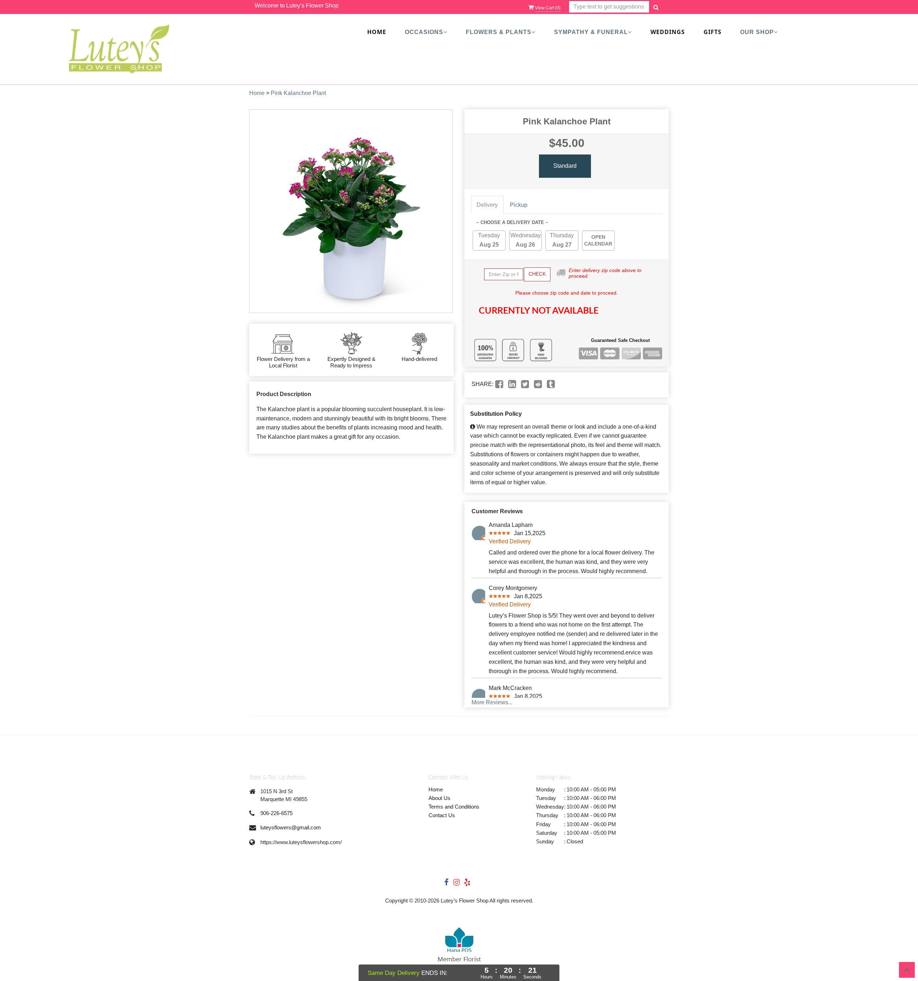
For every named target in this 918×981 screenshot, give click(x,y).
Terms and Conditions (454, 807)
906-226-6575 (276, 813)
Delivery (487, 205)
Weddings (667, 32)
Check (537, 274)
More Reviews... (492, 702)
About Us (439, 798)
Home (376, 32)
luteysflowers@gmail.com (290, 827)
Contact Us (442, 815)
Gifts (712, 32)
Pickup (518, 205)
